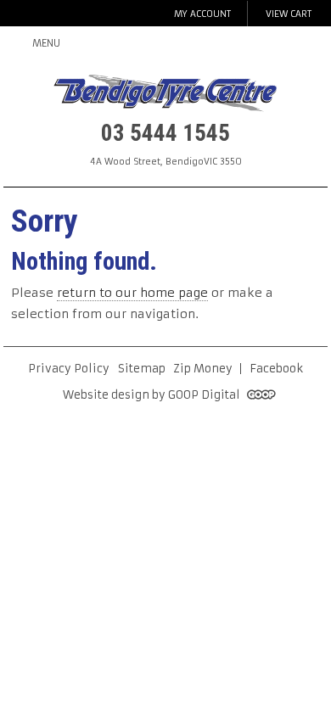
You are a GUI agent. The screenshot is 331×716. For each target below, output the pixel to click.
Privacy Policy (68, 368)
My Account (202, 14)
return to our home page (132, 292)
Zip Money (203, 368)
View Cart (288, 14)
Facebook (276, 368)
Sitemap (142, 368)
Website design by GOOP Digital (153, 395)
